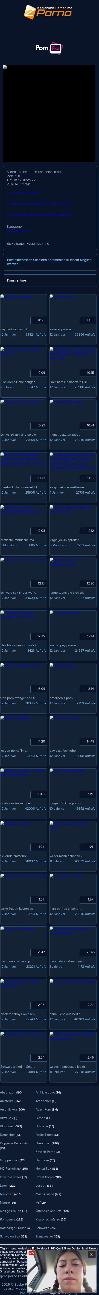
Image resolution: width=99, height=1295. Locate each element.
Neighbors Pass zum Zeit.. (19, 645)
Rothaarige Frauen (16, 1228)
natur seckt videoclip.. (15, 961)
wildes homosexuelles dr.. (68, 1067)
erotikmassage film (57, 215)
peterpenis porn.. (62, 698)
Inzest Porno (48, 1177)
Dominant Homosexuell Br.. (69, 382)
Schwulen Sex (17, 231)
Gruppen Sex (12, 1160)
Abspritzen (11, 1092)
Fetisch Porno (49, 1152)
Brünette (45, 1126)
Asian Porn (47, 1109)
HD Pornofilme (14, 1169)
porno (33, 1293)
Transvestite (48, 1236)
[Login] (11, 38)
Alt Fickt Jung (48, 1092)
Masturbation (48, 1194)
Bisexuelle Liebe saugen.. (18, 382)
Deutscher (11, 1135)
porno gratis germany (25, 215)
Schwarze (46, 1228)
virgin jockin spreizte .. (66, 540)
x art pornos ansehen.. (66, 909)
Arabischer (46, 1101)
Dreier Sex (47, 1143)
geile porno (8, 1276)
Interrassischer (13, 1177)
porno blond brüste (23, 193)
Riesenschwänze (51, 1219)
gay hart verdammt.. (14, 329)
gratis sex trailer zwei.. (16, 803)
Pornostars (11, 1219)
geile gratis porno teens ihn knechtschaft (39, 204)
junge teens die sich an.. (67, 593)
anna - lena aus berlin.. (66, 1014)
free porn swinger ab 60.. (18, 698)
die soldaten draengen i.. (67, 961)
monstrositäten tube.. (65, 435)
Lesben (44, 1186)
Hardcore (45, 1160)
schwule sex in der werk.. (18, 593)
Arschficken (12, 1109)
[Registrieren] (37, 38)
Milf (41, 1203)
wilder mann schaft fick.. (67, 856)
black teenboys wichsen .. (18, 1014)
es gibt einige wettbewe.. (67, 487)
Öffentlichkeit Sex (52, 1211)
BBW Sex (8, 1118)
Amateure (10, 1101)
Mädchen (10, 1194)
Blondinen (11, 1126)
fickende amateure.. (14, 856)
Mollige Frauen (13, 1211)
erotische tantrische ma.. (17, 540)
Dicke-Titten (47, 1135)
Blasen (44, 1118)
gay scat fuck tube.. (63, 751)
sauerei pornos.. (61, 329)
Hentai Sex (47, 1169)
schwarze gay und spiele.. (18, 435)
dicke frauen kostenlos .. (17, 909)
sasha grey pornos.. (64, 645)
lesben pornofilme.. (14, 751)
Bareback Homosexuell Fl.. (19, 487)
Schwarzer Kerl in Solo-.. (17, 1067)
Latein (8, 1186)
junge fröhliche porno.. (66, 803)
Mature (8, 1203)
